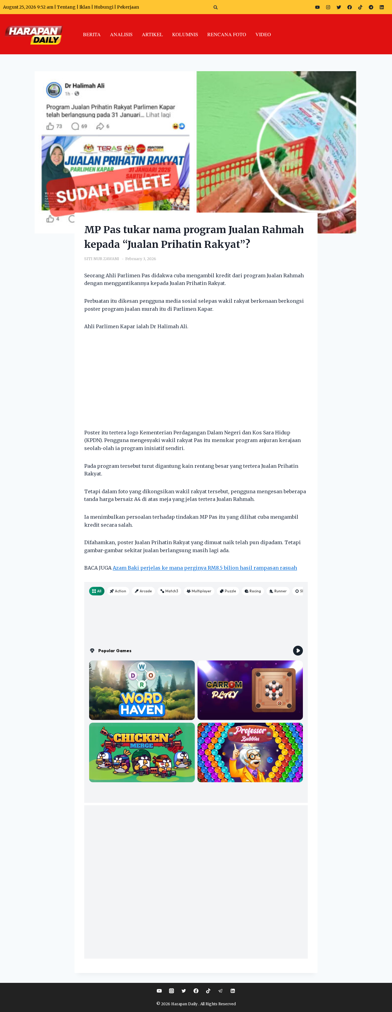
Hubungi (103, 7)
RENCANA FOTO (226, 34)
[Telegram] (370, 7)
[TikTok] (208, 991)
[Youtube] (317, 7)
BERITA (92, 34)
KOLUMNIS (185, 34)
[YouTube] (159, 991)
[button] (216, 7)
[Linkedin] (233, 991)
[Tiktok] (360, 7)
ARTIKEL (152, 34)
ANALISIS (121, 34)
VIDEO (263, 34)
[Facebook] (349, 7)
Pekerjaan (128, 7)
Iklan (84, 7)
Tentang (66, 7)
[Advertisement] (196, 383)
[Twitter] (338, 7)
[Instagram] (328, 7)
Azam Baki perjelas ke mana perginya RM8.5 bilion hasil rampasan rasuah (205, 568)
